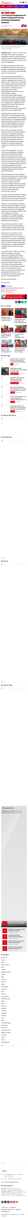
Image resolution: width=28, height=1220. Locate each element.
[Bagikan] (25, 26)
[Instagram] (14, 1202)
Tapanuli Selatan (5, 1030)
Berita (2, 967)
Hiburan (3, 982)
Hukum (3, 984)
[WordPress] (11, 1202)
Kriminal (3, 994)
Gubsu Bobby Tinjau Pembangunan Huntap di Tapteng (15, 936)
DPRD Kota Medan (19, 316)
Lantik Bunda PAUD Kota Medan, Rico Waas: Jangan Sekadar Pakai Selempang (20, 350)
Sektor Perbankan (7, 292)
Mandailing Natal (5, 998)
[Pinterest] (8, 1202)
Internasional (4, 986)
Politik (2, 1020)
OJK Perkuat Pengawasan (9, 290)
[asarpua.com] (7, 2)
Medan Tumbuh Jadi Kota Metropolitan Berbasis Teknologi (15, 947)
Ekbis (3, 12)
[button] (20, 2)
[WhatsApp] (25, 302)
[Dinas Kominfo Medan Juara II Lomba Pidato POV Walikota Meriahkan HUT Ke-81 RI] (7, 343)
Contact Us (4, 1207)
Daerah (3, 969)
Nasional (13, 12)
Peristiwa (3, 1015)
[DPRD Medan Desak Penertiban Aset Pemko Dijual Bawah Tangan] (21, 313)
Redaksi (3, 25)
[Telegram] (22, 302)
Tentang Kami (5, 1211)
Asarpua (9, 286)
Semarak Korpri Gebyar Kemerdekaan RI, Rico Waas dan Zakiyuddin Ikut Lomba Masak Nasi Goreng (20, 335)
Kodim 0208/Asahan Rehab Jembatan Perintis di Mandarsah (16, 941)
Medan (3, 1001)
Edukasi (3, 974)
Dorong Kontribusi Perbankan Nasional (13, 288)
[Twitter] (19, 302)
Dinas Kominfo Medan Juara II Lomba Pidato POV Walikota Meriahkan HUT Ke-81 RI (7, 350)
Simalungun (4, 1025)
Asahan (3, 960)
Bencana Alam (5, 965)
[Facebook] (16, 302)
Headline (7, 12)
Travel (3, 1037)
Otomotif (3, 1011)
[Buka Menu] (23, 2)
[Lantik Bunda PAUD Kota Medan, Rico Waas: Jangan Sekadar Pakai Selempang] (21, 343)
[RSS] (17, 1202)
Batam (3, 962)
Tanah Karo (4, 1027)
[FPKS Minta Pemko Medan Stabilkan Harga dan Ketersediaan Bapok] (7, 329)
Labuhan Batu (5, 996)
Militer (2, 1003)
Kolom (3, 991)
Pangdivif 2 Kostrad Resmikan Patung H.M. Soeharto (16, 930)
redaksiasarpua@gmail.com (11, 1182)
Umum (3, 1040)
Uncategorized (5, 1042)
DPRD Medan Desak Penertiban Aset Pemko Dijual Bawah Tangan (20, 321)
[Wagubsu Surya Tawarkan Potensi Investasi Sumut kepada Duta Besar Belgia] (7, 312)
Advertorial (4, 957)
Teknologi (3, 1035)
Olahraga (3, 1008)
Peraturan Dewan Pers (7, 1209)
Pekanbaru (4, 1013)
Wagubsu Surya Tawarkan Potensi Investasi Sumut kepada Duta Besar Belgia (6, 319)
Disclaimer (13, 1207)
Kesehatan (4, 989)
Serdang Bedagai (5, 1023)
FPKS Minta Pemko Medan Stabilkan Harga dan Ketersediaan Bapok (7, 335)
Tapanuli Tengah (5, 1032)
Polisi (2, 1018)
